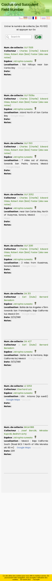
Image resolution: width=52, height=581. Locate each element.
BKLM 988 (29, 427)
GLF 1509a (29, 95)
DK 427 (28, 341)
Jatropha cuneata (23, 61)
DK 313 (27, 293)
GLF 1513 (28, 143)
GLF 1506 (28, 47)
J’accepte (36, 579)
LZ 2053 (28, 386)
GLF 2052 (29, 194)
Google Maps (13, 399)
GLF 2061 (28, 245)
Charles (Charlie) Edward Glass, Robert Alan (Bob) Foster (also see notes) (26, 54)
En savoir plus (25, 579)
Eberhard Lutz (24, 389)
